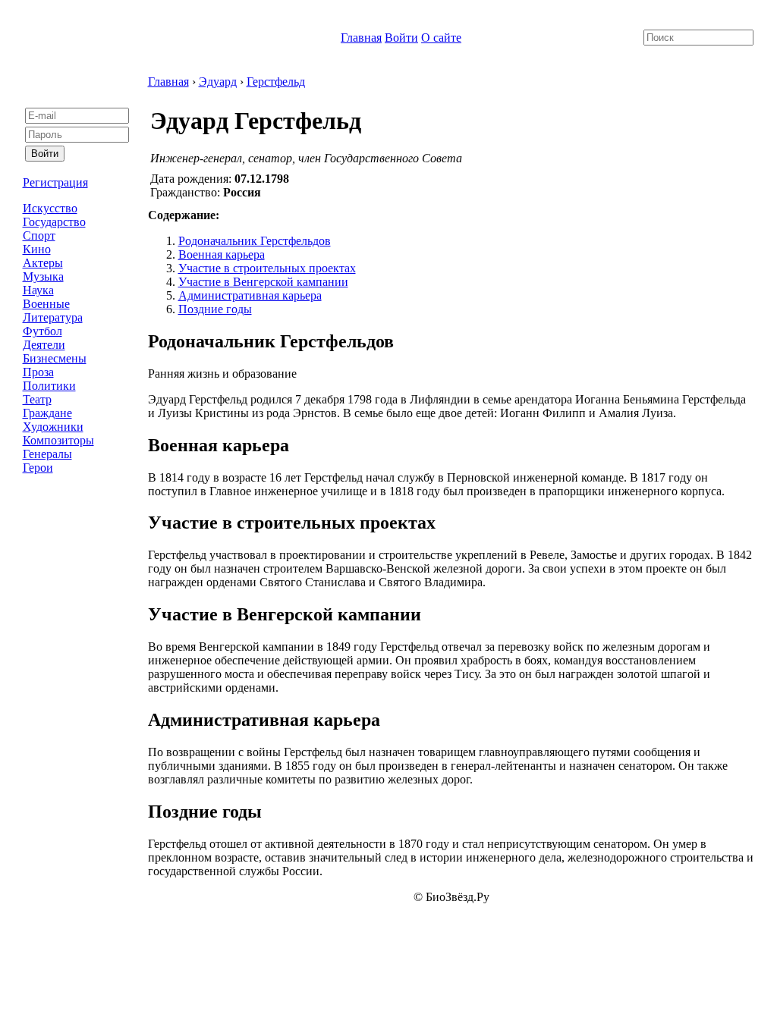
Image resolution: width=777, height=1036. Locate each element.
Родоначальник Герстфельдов (254, 240)
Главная (361, 37)
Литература (53, 317)
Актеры (43, 262)
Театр (37, 399)
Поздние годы (215, 309)
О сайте (441, 37)
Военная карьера (221, 254)
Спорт (39, 235)
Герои (38, 467)
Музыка (43, 276)
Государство (54, 221)
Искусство (50, 208)
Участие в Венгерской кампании (263, 281)
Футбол (42, 331)
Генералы (47, 453)
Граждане (47, 413)
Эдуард (218, 81)
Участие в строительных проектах (267, 268)
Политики (49, 385)
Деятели (44, 344)
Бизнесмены (55, 358)
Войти (401, 37)
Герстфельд (276, 81)
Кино (37, 249)
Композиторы (58, 440)
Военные (46, 303)
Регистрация (55, 182)
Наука (38, 290)
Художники (53, 426)
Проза (38, 372)
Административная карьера (250, 295)
